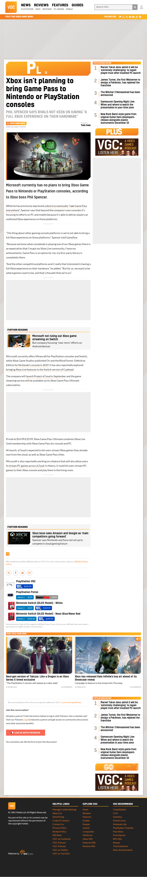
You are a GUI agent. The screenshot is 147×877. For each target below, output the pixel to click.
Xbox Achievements (123, 849)
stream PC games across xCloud (26, 465)
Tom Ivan (86, 125)
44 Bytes (26, 852)
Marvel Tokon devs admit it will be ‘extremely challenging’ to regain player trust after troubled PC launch (121, 70)
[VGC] (11, 7)
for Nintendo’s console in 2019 (32, 365)
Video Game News (17, 123)
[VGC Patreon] (120, 16)
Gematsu (117, 816)
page (25, 719)
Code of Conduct (61, 820)
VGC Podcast (59, 846)
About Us (57, 813)
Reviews (41, 5)
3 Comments (66, 687)
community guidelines (71, 702)
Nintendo (47, 9)
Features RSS (89, 842)
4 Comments (135, 687)
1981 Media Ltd (18, 812)
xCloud (22, 450)
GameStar (71, 237)
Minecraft (41, 356)
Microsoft (11, 356)
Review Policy (59, 831)
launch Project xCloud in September (46, 376)
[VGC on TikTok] (137, 16)
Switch (83, 356)
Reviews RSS (89, 846)
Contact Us (58, 824)
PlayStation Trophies (123, 827)
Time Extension (120, 846)
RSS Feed (57, 835)
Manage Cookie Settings (65, 809)
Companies (88, 831)
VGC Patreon (59, 842)
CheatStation (119, 809)
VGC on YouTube (61, 853)
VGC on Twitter (60, 849)
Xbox (37, 9)
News (26, 5)
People (86, 824)
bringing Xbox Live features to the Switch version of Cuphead (40, 369)
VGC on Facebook (61, 838)
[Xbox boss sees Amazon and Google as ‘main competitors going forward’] (18, 538)
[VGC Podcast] (123, 16)
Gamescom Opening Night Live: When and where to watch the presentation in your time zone (118, 105)
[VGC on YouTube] (133, 16)
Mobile (69, 9)
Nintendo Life (119, 824)
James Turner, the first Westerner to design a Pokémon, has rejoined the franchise (120, 83)
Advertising (58, 816)
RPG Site (117, 838)
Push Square (119, 835)
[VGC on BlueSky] (130, 16)
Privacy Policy (59, 827)
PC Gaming (59, 9)
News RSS (87, 838)
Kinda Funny (119, 820)
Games (86, 827)
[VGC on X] (127, 16)
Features (60, 5)
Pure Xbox (118, 831)
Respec (116, 842)
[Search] (135, 7)
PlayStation (27, 9)
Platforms (87, 835)
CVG (115, 813)
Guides (77, 5)
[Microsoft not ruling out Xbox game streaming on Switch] (18, 340)
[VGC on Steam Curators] (140, 16)
